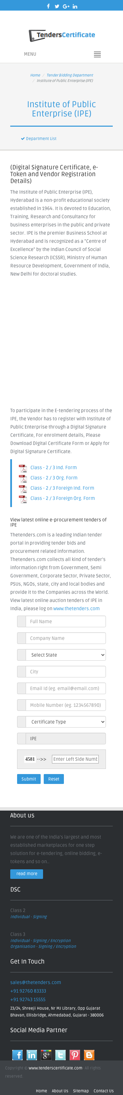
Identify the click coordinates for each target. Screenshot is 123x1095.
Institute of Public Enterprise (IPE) (61, 109)
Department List (40, 138)
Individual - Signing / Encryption (40, 940)
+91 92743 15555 (27, 999)
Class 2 (18, 910)
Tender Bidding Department (69, 75)
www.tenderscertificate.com (55, 1068)
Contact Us (104, 1091)
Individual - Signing (28, 916)
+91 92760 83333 (28, 991)
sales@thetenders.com (35, 982)
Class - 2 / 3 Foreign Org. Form (61, 498)
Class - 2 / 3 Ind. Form (52, 468)
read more (26, 873)
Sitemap (81, 1091)
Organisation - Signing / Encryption (43, 946)
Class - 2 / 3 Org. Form (52, 478)
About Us (60, 1091)
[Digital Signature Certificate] (61, 35)
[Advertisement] (61, 343)
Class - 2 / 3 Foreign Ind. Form (60, 488)
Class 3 (17, 934)
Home (35, 75)
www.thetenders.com (76, 609)
